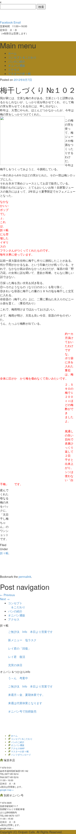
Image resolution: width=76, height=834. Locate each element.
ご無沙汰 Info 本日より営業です (30, 632)
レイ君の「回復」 (19, 648)
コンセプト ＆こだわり (16, 605)
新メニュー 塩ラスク (22, 640)
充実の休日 (15, 665)
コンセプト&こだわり (21, 738)
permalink (25, 577)
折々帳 (4, 553)
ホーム (12, 53)
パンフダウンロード (20, 754)
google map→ (7, 789)
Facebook (6, 22)
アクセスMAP (17, 748)
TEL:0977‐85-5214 (9, 773)
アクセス (13, 69)
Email (17, 22)
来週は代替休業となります (25, 703)
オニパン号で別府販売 (22, 711)
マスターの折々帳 (19, 74)
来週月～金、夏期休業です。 (26, 695)
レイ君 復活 (16, 657)
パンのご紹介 (16, 61)
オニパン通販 (16, 65)
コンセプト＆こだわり (22, 57)
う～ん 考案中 (18, 678)
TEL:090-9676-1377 (10, 815)
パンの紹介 (15, 611)
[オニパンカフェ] (30, 14)
